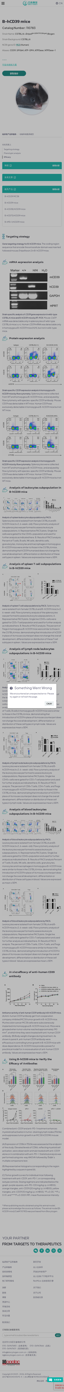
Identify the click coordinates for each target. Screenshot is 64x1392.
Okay (49, 703)
